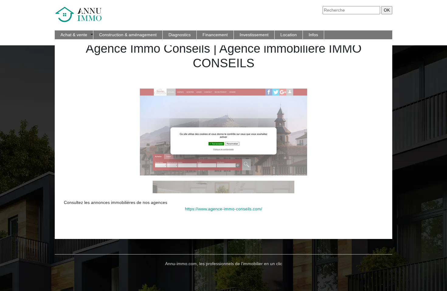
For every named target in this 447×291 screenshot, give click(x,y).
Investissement (254, 34)
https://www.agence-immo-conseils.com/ (223, 208)
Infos (313, 34)
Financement (215, 34)
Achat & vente (74, 34)
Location (288, 34)
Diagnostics (179, 34)
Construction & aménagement (128, 34)
